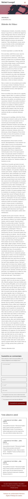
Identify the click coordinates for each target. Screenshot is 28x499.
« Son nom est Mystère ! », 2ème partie (12, 441)
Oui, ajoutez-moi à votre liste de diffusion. (13, 400)
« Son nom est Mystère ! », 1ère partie (12, 462)
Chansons (24, 486)
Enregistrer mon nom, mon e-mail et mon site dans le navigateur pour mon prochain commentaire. (13, 395)
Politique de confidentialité (11, 494)
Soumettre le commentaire (17, 403)
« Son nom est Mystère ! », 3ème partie (12, 421)
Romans (3, 486)
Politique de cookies (16, 496)
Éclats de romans (11, 486)
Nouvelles (21, 484)
